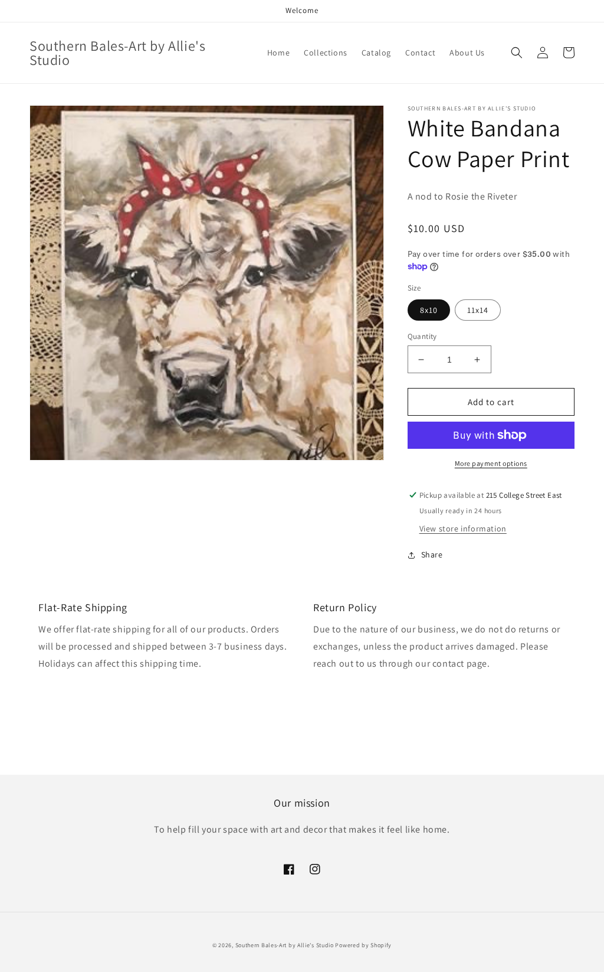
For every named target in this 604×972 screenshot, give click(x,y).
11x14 (477, 310)
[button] (517, 53)
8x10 (429, 310)
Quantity (422, 336)
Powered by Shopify (363, 945)
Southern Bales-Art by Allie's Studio (284, 945)
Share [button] (432, 554)
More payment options (491, 463)
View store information (463, 528)
